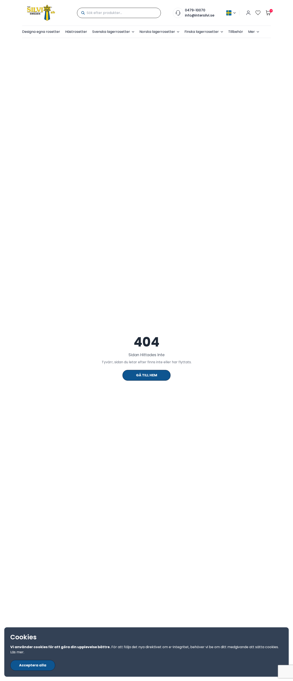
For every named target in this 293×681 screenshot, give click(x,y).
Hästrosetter (76, 31)
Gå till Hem (146, 375)
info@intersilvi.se (199, 15)
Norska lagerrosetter (157, 31)
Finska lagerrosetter (201, 31)
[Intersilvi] (41, 13)
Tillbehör (235, 31)
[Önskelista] (258, 13)
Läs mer (17, 652)
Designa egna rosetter (41, 31)
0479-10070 (195, 10)
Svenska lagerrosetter (111, 31)
